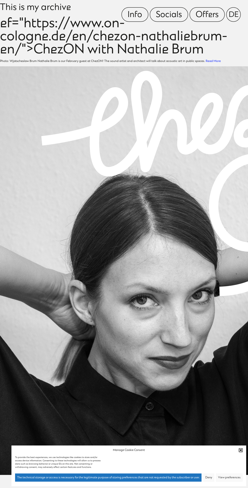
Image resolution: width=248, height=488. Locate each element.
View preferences (229, 477)
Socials (169, 15)
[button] (241, 450)
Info (135, 15)
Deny (208, 477)
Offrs (207, 15)
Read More (213, 61)
